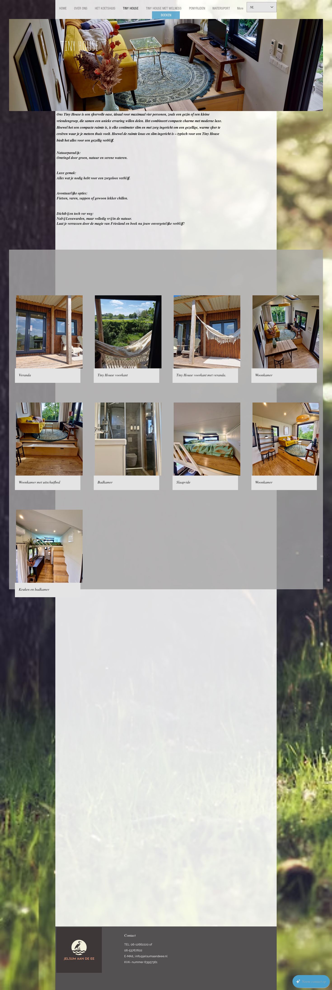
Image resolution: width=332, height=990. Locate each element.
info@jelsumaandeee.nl (151, 956)
